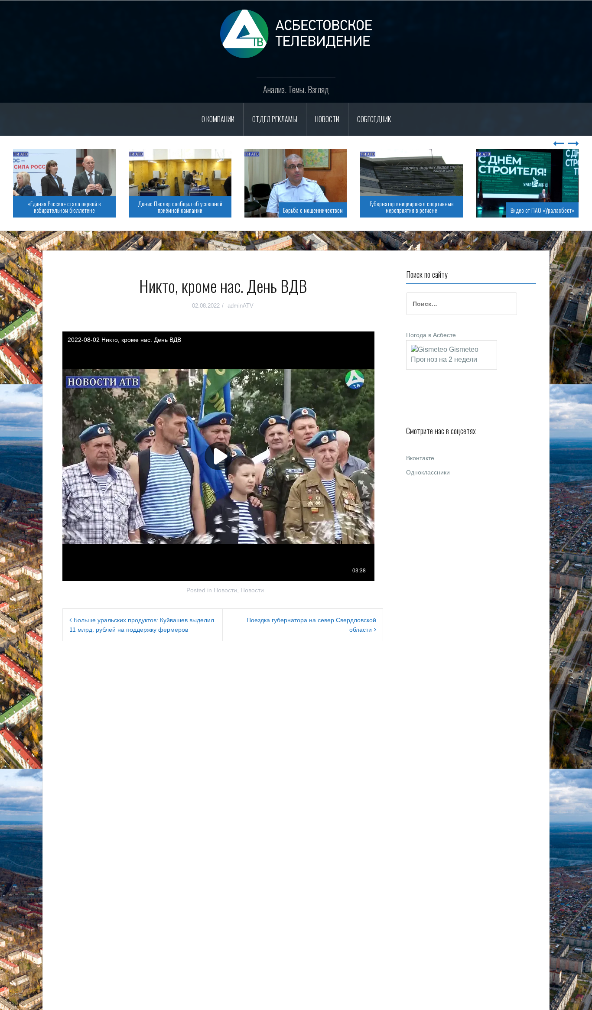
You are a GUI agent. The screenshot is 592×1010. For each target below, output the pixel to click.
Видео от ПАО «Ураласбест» (542, 209)
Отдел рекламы (274, 119)
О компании (218, 119)
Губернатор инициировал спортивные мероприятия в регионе (412, 206)
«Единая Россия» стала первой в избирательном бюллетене (64, 206)
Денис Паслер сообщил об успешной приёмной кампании (180, 206)
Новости (327, 119)
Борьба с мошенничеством (313, 209)
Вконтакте (420, 458)
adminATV (241, 305)
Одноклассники (428, 472)
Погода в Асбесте (431, 334)
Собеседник (374, 119)
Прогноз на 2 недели (444, 359)
